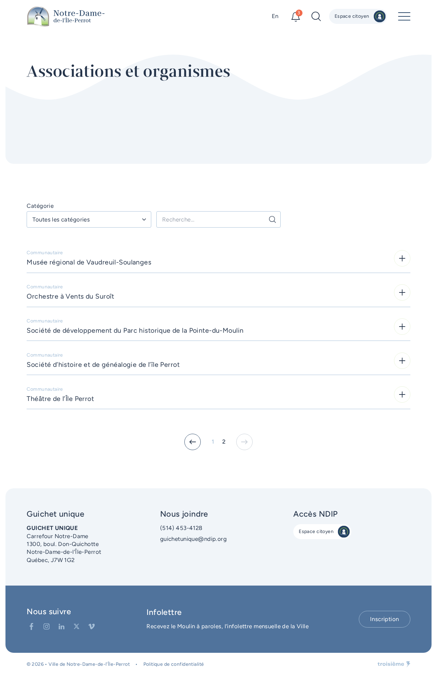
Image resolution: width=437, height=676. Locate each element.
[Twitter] (76, 626)
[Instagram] (46, 626)
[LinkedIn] (61, 626)
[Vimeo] (91, 626)
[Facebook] (31, 626)
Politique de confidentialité (173, 664)
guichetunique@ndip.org (193, 538)
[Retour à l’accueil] (66, 16)
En (275, 16)
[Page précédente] (192, 442)
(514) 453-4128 (181, 527)
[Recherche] (272, 219)
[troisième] (394, 664)
